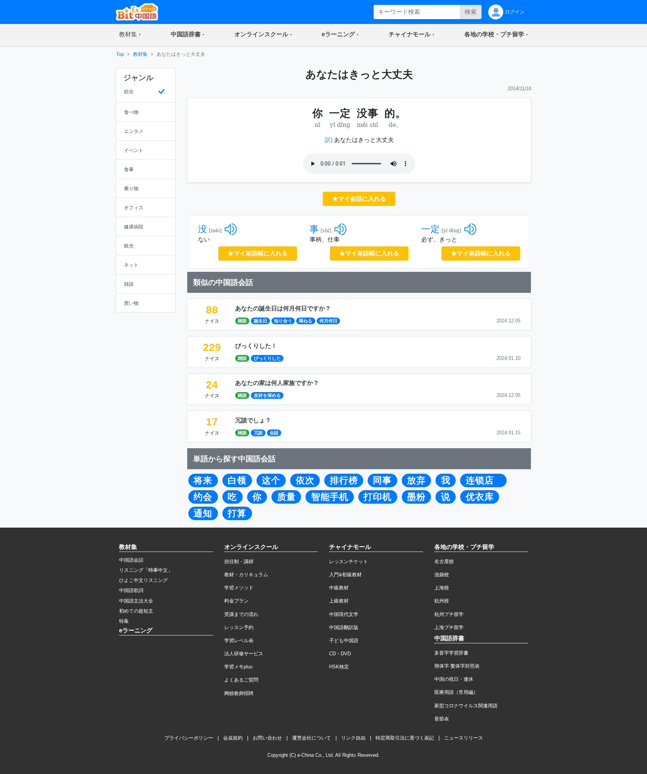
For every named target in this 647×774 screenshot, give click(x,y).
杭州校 (441, 601)
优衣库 (480, 497)
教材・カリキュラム (246, 574)
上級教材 (339, 601)
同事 (382, 480)
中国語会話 (131, 560)
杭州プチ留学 (449, 614)
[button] (130, 35)
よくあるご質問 (241, 680)
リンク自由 (353, 738)
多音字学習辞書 (451, 653)
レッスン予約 (238, 627)
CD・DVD (340, 653)
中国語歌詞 (131, 590)
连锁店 (483, 480)
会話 (274, 432)
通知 (203, 513)
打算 (237, 513)
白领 (237, 480)
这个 (271, 480)
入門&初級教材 (345, 574)
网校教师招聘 (238, 693)
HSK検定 (339, 667)
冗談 (258, 432)
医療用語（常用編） (456, 692)
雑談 (242, 321)
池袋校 (441, 574)
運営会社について (311, 738)
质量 (286, 497)
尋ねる (305, 321)
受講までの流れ (241, 614)
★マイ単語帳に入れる (258, 253)
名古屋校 (444, 561)
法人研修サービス (243, 653)
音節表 (441, 719)
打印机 (378, 497)
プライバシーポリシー (188, 738)
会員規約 (233, 738)
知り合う (283, 321)
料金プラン (236, 601)
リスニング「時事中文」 (146, 570)
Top (120, 54)
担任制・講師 (238, 561)
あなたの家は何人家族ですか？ (277, 383)
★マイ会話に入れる (359, 198)
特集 (124, 621)
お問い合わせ (267, 738)
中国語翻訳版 (343, 627)
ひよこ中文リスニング (143, 580)
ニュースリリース (463, 738)
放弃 (416, 480)
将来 (203, 480)
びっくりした (267, 358)
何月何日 (328, 321)
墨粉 (416, 497)
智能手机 (330, 497)
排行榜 (344, 480)
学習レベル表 (238, 640)
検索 (471, 12)
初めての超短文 (136, 611)
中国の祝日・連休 (453, 679)
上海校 (441, 588)
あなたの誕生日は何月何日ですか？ (283, 308)
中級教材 (339, 588)
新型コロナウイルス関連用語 (466, 705)
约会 (203, 497)
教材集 (140, 54)
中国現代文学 (343, 614)
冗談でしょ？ (253, 420)
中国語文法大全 (136, 601)
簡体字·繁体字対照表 (457, 666)
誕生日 (260, 321)
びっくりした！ (256, 346)
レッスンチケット (348, 561)
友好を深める (267, 395)
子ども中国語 (343, 640)
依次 (305, 480)
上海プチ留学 (449, 627)
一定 (430, 229)
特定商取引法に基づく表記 (405, 738)
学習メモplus (238, 667)
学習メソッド (238, 588)
